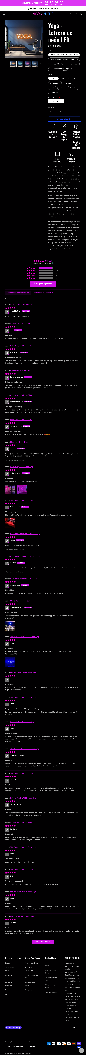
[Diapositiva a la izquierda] (7, 64)
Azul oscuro (54, 83)
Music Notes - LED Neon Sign (22, 601)
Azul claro (54, 92)
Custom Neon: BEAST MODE (21, 324)
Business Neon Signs (50, 971)
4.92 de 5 (48, 261)
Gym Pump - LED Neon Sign (21, 467)
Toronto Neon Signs (30, 984)
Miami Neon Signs (31, 963)
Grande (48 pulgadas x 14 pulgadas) (64, 64)
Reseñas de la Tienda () (43, 293)
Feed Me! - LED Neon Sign (21, 420)
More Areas (29, 990)
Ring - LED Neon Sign (19, 442)
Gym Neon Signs (51, 992)
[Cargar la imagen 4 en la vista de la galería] (35, 64)
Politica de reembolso (9, 976)
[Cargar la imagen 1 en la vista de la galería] (13, 64)
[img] (43, 261)
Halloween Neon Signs (51, 979)
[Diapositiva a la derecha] (40, 64)
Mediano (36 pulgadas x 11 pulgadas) (64, 59)
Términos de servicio (9, 969)
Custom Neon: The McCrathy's (22, 305)
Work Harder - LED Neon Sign (22, 722)
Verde (73, 78)
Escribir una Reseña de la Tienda (43, 284)
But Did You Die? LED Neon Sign (23, 673)
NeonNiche (13, 1053)
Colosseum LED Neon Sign (21, 395)
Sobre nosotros (10, 990)
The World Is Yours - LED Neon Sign (24, 500)
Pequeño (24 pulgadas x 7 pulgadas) (64, 54)
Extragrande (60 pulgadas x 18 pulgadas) (64, 69)
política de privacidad (9, 984)
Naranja (53, 78)
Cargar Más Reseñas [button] (43, 942)
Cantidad (51, 107)
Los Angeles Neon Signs (31, 976)
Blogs (7, 995)
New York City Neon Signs (30, 969)
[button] (4, 13)
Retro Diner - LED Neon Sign (21, 346)
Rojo (63, 78)
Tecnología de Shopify (24, 1053)
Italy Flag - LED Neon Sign (21, 370)
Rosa (52, 88)
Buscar (7, 963)
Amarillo (73, 88)
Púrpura (68, 83)
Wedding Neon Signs (50, 964)
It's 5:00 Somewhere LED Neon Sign (25, 534)
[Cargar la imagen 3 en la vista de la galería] (28, 64)
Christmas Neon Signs (51, 986)
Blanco (62, 88)
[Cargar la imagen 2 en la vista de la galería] (21, 64)
